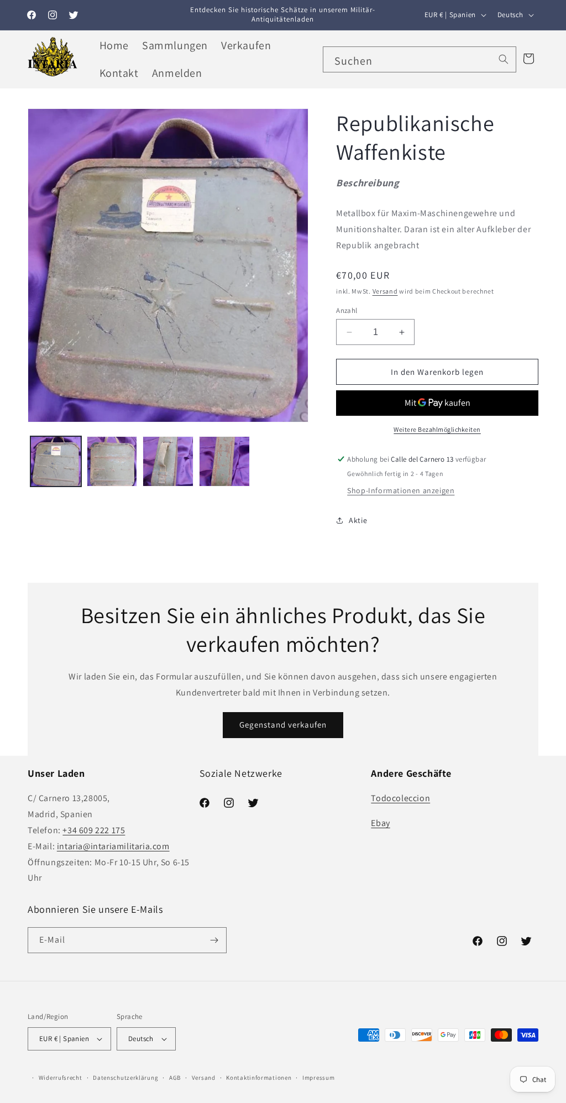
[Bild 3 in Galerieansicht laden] (168, 461)
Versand (385, 291)
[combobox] (419, 59)
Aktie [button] (358, 520)
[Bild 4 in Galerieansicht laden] (224, 461)
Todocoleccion (400, 798)
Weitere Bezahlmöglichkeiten (437, 429)
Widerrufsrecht (60, 1077)
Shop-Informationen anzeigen (400, 490)
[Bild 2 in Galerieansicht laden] (112, 461)
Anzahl (346, 310)
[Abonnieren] (214, 940)
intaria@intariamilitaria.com (113, 846)
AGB (175, 1077)
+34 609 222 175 (93, 830)
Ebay (380, 823)
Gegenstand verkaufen (283, 724)
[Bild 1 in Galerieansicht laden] (55, 461)
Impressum (318, 1077)
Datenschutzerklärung (125, 1077)
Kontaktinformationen (258, 1077)
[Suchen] (503, 59)
